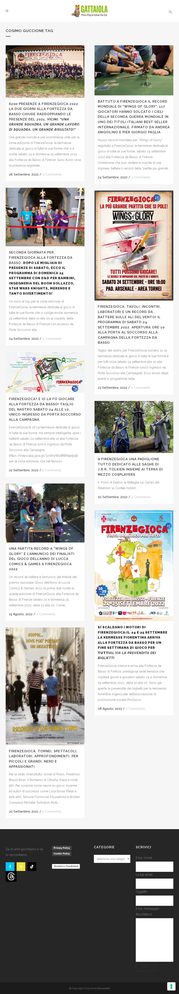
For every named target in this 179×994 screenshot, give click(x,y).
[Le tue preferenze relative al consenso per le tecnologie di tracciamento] (171, 986)
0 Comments (52, 174)
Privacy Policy (62, 847)
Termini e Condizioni (66, 866)
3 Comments (140, 177)
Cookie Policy (62, 853)
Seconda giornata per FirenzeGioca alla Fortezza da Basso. (42, 273)
